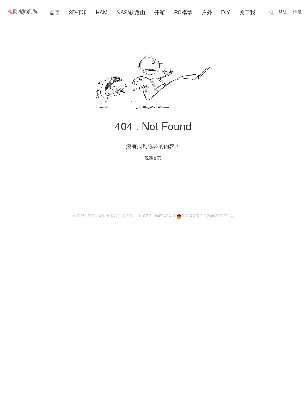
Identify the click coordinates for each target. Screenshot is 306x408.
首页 (54, 12)
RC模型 (183, 12)
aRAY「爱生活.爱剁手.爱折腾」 (110, 215)
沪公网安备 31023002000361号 (207, 215)
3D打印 (78, 12)
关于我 (247, 12)
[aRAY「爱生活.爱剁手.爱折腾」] (22, 12)
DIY (225, 12)
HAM (102, 12)
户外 (206, 12)
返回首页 (153, 158)
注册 (297, 12)
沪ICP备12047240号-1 (157, 215)
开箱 (159, 12)
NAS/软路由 (131, 12)
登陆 (283, 12)
